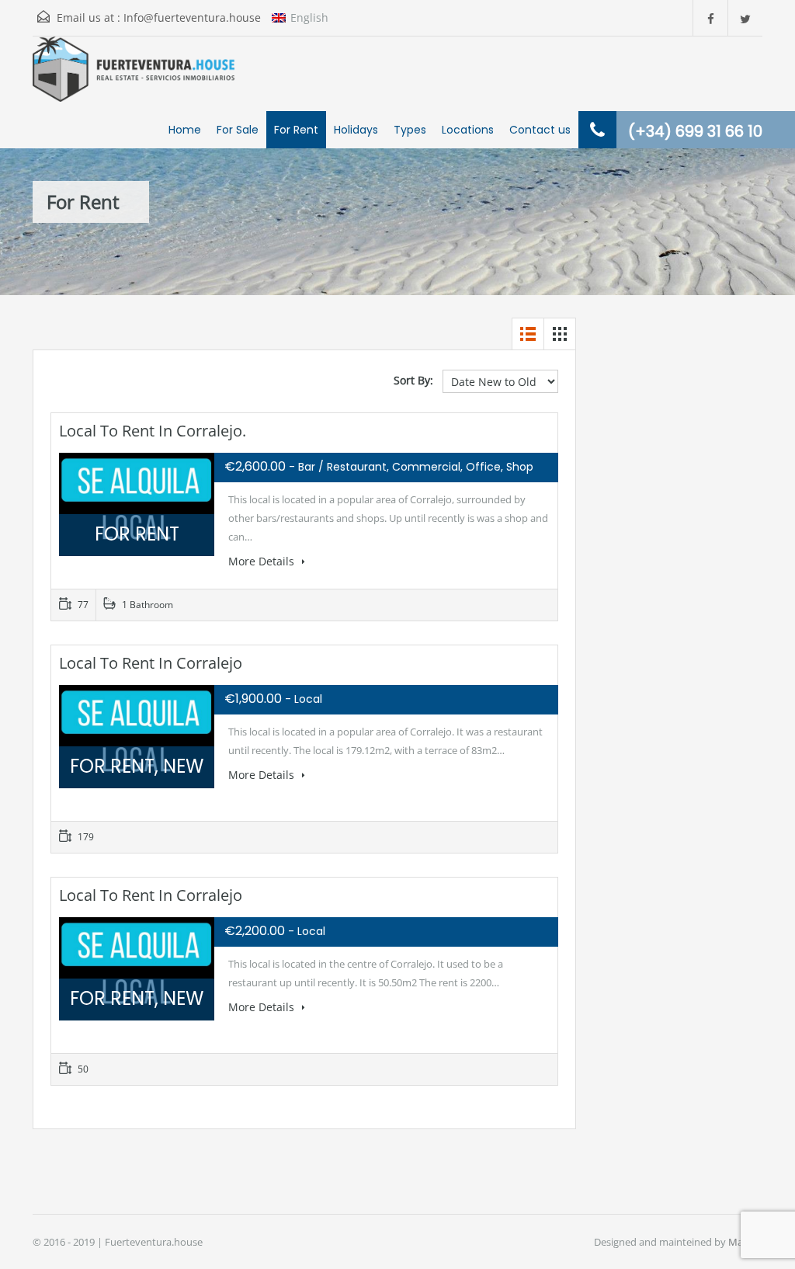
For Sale (238, 129)
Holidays (356, 129)
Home (184, 129)
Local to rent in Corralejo (150, 662)
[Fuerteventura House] (133, 92)
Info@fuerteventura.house (192, 17)
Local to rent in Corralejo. (152, 430)
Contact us (540, 129)
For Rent (296, 129)
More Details (262, 561)
